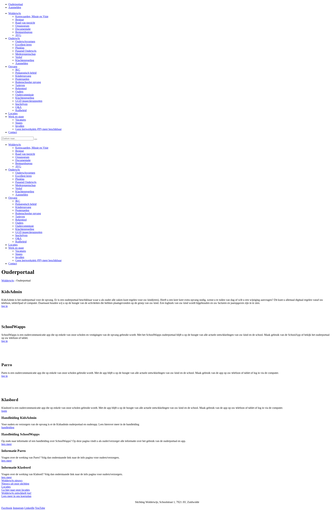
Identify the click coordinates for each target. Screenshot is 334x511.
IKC (17, 200)
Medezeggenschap (25, 185)
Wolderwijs (14, 144)
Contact (12, 263)
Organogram (22, 157)
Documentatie (23, 160)
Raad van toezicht (25, 153)
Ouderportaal (15, 4)
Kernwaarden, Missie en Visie (31, 147)
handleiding (7, 427)
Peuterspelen (22, 210)
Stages (18, 254)
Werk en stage (16, 247)
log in (4, 306)
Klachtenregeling (24, 191)
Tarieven (20, 216)
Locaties (13, 244)
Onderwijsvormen (25, 172)
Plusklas (19, 179)
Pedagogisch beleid (26, 204)
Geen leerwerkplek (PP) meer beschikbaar (38, 260)
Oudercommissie (24, 225)
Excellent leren (23, 175)
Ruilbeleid (21, 241)
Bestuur (19, 150)
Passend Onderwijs (25, 182)
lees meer (6, 444)
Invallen (19, 257)
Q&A (18, 238)
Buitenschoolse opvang (28, 213)
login (4, 410)
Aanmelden (14, 7)
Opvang (12, 197)
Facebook (6, 507)
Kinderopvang (23, 207)
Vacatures (20, 251)
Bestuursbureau (23, 163)
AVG (18, 166)
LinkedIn (29, 507)
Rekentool (21, 219)
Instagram (18, 507)
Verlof (18, 188)
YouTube (40, 507)
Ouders (19, 222)
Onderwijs (14, 169)
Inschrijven (21, 235)
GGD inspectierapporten (28, 232)
